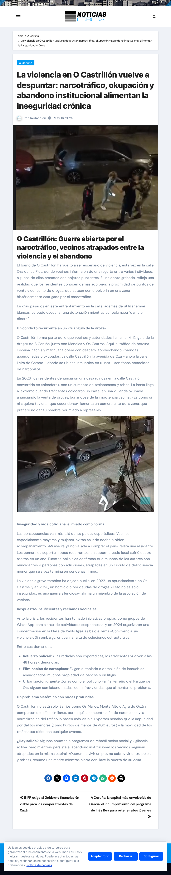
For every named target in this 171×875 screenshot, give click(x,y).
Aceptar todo (100, 856)
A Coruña (25, 63)
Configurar (151, 856)
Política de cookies (39, 865)
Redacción (38, 118)
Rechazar (125, 856)
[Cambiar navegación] (18, 16)
